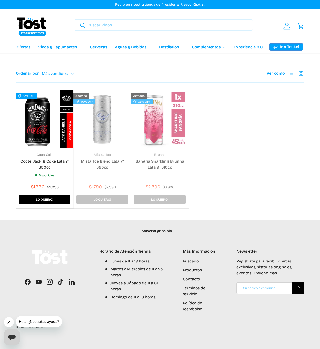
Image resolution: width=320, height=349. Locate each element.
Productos (192, 270)
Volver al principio (157, 231)
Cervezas (99, 47)
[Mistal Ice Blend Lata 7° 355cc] (102, 119)
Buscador (191, 261)
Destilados (169, 47)
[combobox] (163, 25)
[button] (301, 26)
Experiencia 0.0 (248, 47)
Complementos (206, 47)
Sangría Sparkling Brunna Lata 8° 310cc (160, 164)
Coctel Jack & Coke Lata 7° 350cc (44, 164)
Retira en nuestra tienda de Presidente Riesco (159, 4)
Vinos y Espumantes (57, 47)
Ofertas (24, 47)
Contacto (191, 279)
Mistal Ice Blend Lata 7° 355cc (102, 164)
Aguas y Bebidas (131, 47)
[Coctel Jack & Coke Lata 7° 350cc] (45, 119)
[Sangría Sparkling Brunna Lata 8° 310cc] (160, 119)
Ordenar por (27, 73)
